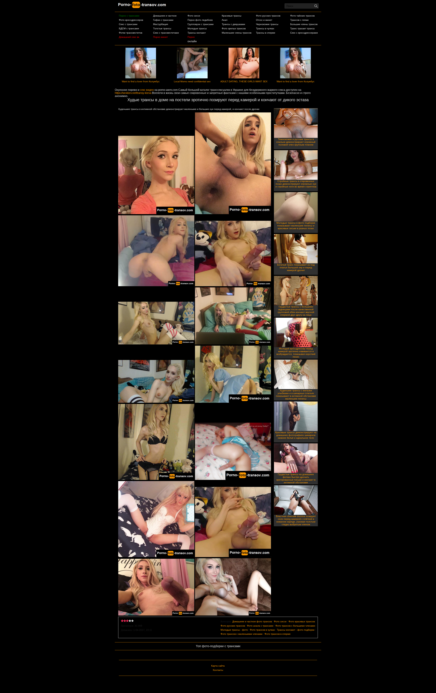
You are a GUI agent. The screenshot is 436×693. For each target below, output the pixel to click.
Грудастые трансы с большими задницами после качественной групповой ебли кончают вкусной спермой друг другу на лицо (296, 310)
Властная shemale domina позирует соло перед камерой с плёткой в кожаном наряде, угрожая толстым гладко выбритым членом (296, 520)
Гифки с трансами (163, 20)
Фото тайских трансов (302, 15)
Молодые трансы (197, 28)
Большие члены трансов (303, 24)
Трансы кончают (197, 32)
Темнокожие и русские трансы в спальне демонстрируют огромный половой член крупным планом (295, 142)
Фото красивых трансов (302, 621)
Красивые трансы (231, 15)
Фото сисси (194, 15)
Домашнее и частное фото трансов (252, 621)
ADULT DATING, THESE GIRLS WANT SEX (243, 81)
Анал (224, 20)
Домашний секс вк (129, 37)
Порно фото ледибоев (200, 20)
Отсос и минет (264, 20)
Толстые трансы (162, 28)
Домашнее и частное (165, 15)
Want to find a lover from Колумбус (141, 81)
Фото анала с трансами (260, 625)
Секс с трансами (128, 24)
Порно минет (160, 37)
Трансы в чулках (265, 28)
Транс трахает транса (302, 28)
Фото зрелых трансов (234, 28)
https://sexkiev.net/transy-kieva (133, 92)
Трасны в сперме (265, 32)
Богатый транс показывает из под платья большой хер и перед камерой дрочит (296, 267)
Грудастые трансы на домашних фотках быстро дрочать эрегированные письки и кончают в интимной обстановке (295, 478)
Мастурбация (160, 24)
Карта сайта (218, 665)
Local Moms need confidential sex (192, 81)
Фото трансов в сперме (277, 634)
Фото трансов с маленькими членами (241, 634)
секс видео (147, 89)
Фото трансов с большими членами (295, 625)
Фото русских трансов (268, 15)
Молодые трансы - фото (234, 629)
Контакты (218, 670)
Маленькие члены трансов (236, 32)
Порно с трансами (129, 15)
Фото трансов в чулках (262, 629)
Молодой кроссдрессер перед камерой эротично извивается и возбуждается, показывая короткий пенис (295, 352)
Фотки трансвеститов (130, 32)
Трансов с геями (299, 20)
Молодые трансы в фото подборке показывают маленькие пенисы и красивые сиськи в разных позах (295, 225)
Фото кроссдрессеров (131, 20)
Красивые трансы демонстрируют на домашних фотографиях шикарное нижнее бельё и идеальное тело (295, 435)
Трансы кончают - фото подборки (295, 629)
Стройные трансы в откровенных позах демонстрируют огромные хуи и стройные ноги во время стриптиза (295, 184)
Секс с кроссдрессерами (304, 32)
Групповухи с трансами (201, 24)
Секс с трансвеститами (166, 32)
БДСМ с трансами (129, 28)
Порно (191, 37)
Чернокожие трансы (267, 24)
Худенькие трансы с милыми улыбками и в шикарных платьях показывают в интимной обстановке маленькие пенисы (296, 394)
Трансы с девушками (233, 24)
